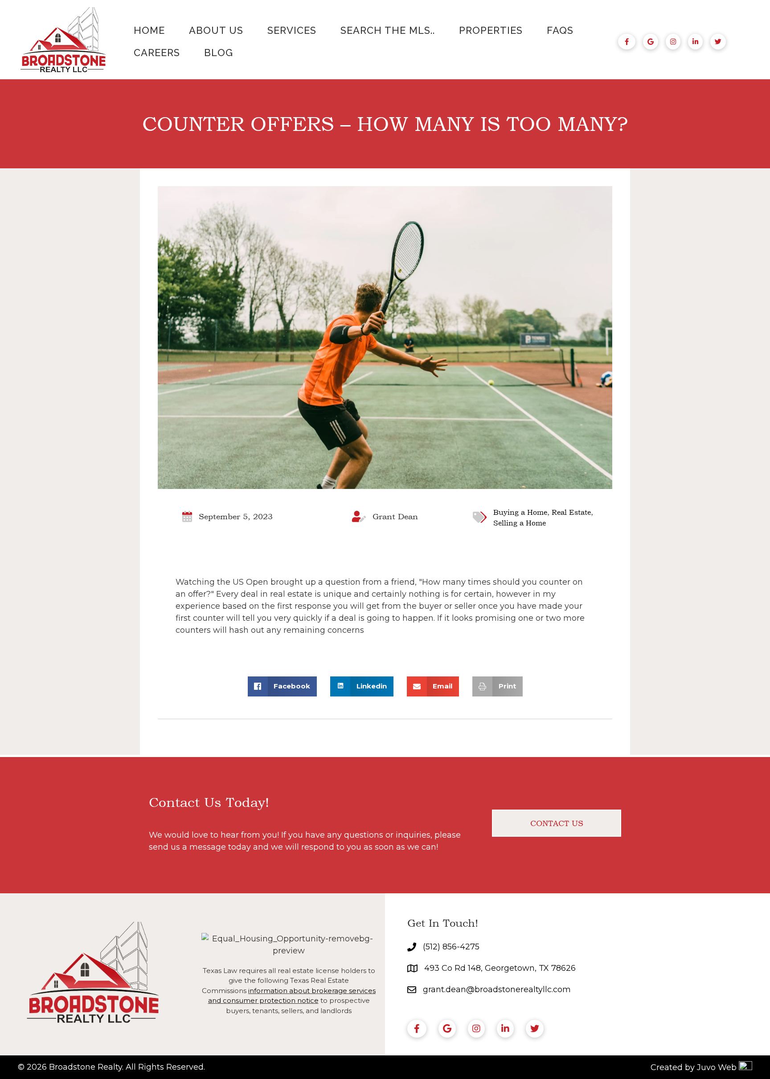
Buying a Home (520, 512)
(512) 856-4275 (451, 947)
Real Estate (571, 512)
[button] (556, 823)
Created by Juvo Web (694, 1067)
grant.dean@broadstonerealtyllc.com (497, 989)
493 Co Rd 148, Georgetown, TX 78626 (500, 968)
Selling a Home (519, 522)
